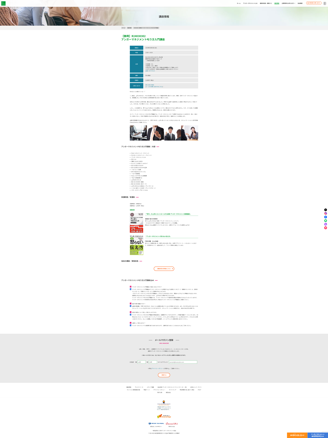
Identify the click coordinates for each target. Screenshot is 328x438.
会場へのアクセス (150, 71)
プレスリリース (139, 387)
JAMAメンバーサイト (196, 387)
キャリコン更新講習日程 (133, 390)
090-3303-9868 (149, 85)
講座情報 (276, 3)
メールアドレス (163, 362)
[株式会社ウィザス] (164, 414)
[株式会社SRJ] (171, 422)
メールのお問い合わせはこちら (154, 86)
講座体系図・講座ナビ (266, 3)
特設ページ (147, 390)
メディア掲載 (150, 387)
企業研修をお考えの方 (288, 3)
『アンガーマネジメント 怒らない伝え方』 (158, 236)
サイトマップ (172, 390)
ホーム (239, 3)
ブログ (199, 390)
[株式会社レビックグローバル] (156, 422)
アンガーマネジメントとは (250, 3)
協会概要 (300, 3)
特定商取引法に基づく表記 (187, 390)
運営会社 (168, 392)
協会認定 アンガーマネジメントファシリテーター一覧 (172, 387)
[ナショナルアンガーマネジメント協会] (164, 401)
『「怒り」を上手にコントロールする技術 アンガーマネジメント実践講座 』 (168, 214)
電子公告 (159, 392)
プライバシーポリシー (157, 368)
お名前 (132, 362)
